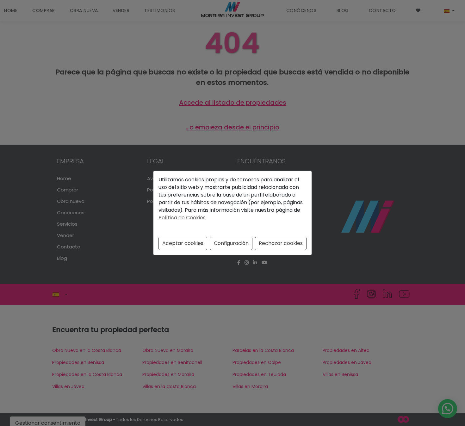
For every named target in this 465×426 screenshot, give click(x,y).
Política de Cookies (182, 217)
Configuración (231, 243)
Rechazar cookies (281, 243)
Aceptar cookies (182, 243)
